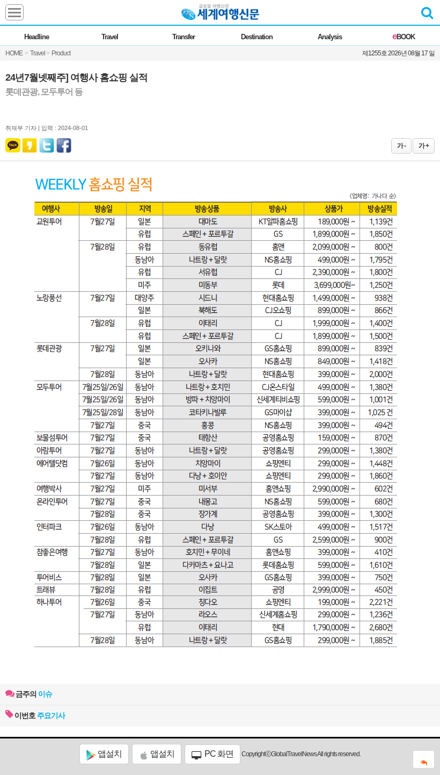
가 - (401, 145)
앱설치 (109, 753)
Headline (36, 37)
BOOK (403, 37)
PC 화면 (218, 753)
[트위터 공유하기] (47, 143)
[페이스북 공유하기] (64, 143)
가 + (424, 145)
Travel (109, 37)
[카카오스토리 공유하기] (29, 143)
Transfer (183, 37)
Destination (257, 37)
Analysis (330, 37)
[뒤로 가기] (424, 759)
